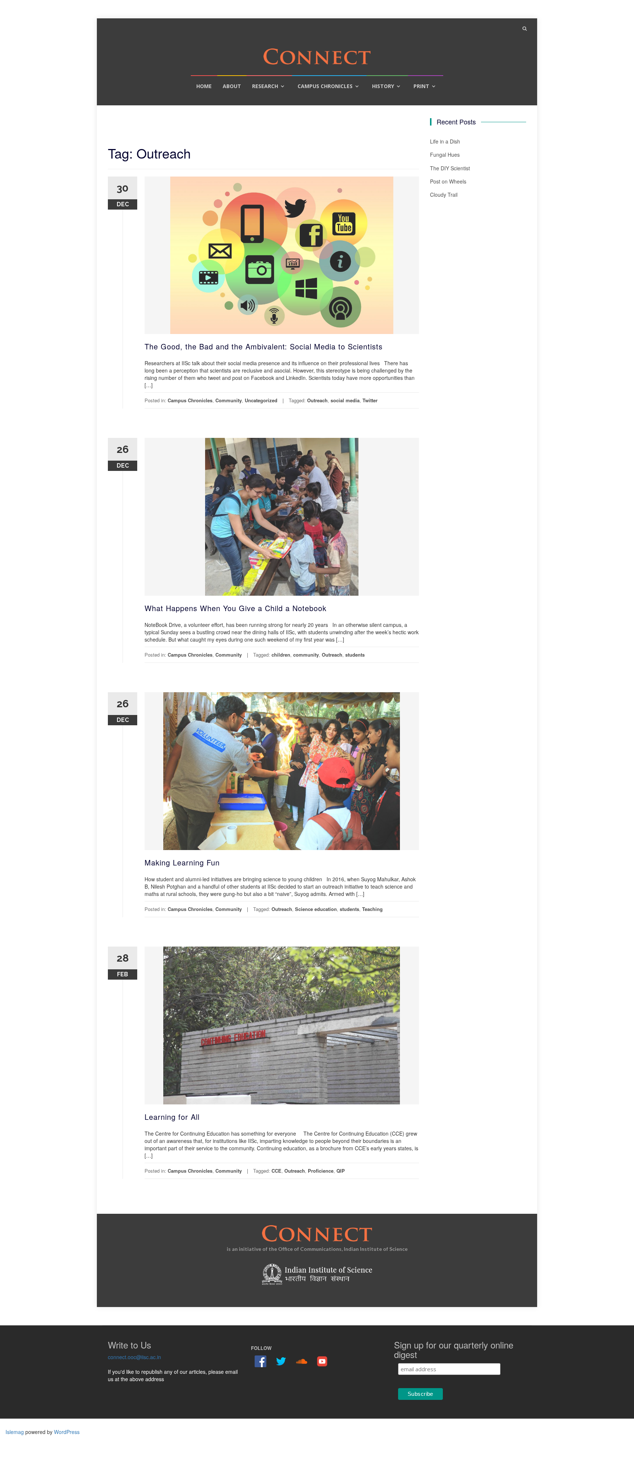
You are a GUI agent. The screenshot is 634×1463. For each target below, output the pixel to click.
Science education (316, 908)
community (306, 654)
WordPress (67, 1431)
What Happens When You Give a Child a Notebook (236, 608)
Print (421, 86)
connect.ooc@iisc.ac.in (134, 1357)
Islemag (15, 1431)
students (355, 654)
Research (265, 86)
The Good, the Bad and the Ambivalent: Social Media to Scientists (264, 346)
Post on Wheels (448, 181)
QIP (340, 1170)
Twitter (370, 400)
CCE (276, 1170)
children (281, 654)
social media (345, 400)
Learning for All (172, 1116)
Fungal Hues (445, 154)
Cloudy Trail (444, 194)
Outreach (317, 400)
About (232, 86)
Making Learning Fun (182, 862)
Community (228, 400)
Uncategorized (261, 400)
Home (204, 86)
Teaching (372, 908)
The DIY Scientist (450, 168)
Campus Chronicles (325, 86)
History (383, 86)
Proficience (321, 1170)
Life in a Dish (445, 141)
